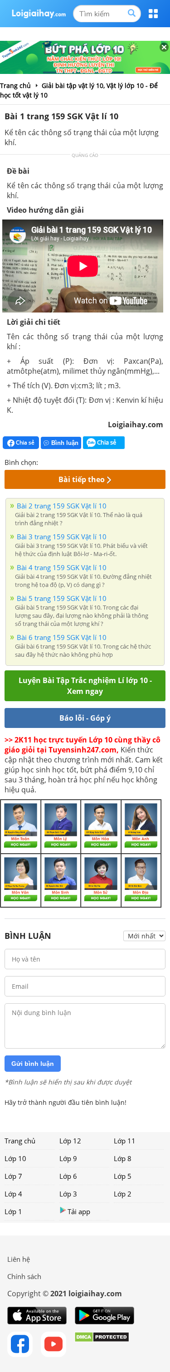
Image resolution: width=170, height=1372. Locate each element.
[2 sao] (56, 461)
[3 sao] (67, 461)
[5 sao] (88, 461)
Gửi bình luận (32, 1063)
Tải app (79, 1211)
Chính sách (24, 1276)
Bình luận (64, 442)
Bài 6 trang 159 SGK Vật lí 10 (62, 637)
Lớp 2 (122, 1193)
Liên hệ (18, 1259)
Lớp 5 (122, 1176)
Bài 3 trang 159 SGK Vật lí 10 (62, 536)
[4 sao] (78, 461)
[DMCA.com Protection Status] (101, 1344)
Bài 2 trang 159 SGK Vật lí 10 (62, 505)
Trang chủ (20, 1140)
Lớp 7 (13, 1176)
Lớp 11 (125, 1140)
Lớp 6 (68, 1176)
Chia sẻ (24, 442)
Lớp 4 (13, 1193)
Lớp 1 (13, 1211)
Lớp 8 (122, 1158)
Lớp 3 (68, 1193)
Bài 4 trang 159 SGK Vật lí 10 (62, 567)
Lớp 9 (68, 1158)
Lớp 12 (70, 1140)
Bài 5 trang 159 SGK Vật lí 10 (62, 598)
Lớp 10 (15, 1158)
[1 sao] (45, 461)
